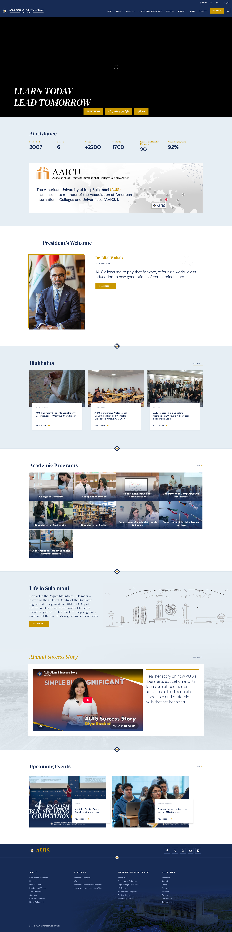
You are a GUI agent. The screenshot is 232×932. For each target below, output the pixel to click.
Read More (104, 286)
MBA (75, 881)
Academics (130, 11)
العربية (226, 3)
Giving (192, 11)
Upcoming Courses (126, 898)
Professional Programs (127, 891)
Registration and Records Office (88, 888)
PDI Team (122, 888)
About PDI (122, 877)
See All (196, 363)
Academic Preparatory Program (88, 884)
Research (170, 11)
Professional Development (150, 11)
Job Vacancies (168, 902)
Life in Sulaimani (36, 902)
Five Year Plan (35, 884)
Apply (118, 11)
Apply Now (216, 11)
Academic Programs (82, 877)
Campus (33, 895)
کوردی (218, 3)
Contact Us (167, 898)
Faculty (202, 11)
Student (181, 11)
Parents (165, 888)
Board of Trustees (37, 898)
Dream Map (206, 2)
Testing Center (124, 895)
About (109, 11)
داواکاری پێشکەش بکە (118, 111)
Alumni (165, 881)
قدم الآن (141, 111)
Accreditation (35, 891)
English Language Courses (129, 884)
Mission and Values (37, 888)
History (32, 881)
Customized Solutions (127, 881)
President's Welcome (38, 877)
